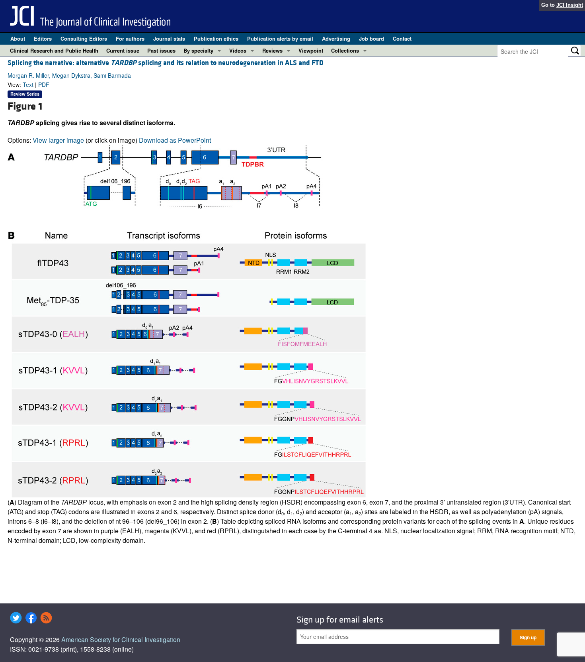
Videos (237, 50)
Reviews (272, 50)
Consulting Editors (83, 38)
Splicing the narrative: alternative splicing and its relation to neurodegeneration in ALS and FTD (166, 62)
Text (28, 84)
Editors (43, 38)
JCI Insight (569, 5)
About (17, 38)
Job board (371, 38)
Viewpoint (310, 50)
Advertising (336, 38)
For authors (130, 38)
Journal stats (169, 38)
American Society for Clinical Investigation (120, 639)
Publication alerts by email (280, 38)
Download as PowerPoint (175, 140)
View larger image (58, 140)
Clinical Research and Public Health (54, 50)
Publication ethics (216, 38)
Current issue (122, 50)
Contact (402, 38)
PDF (43, 84)
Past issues (161, 50)
